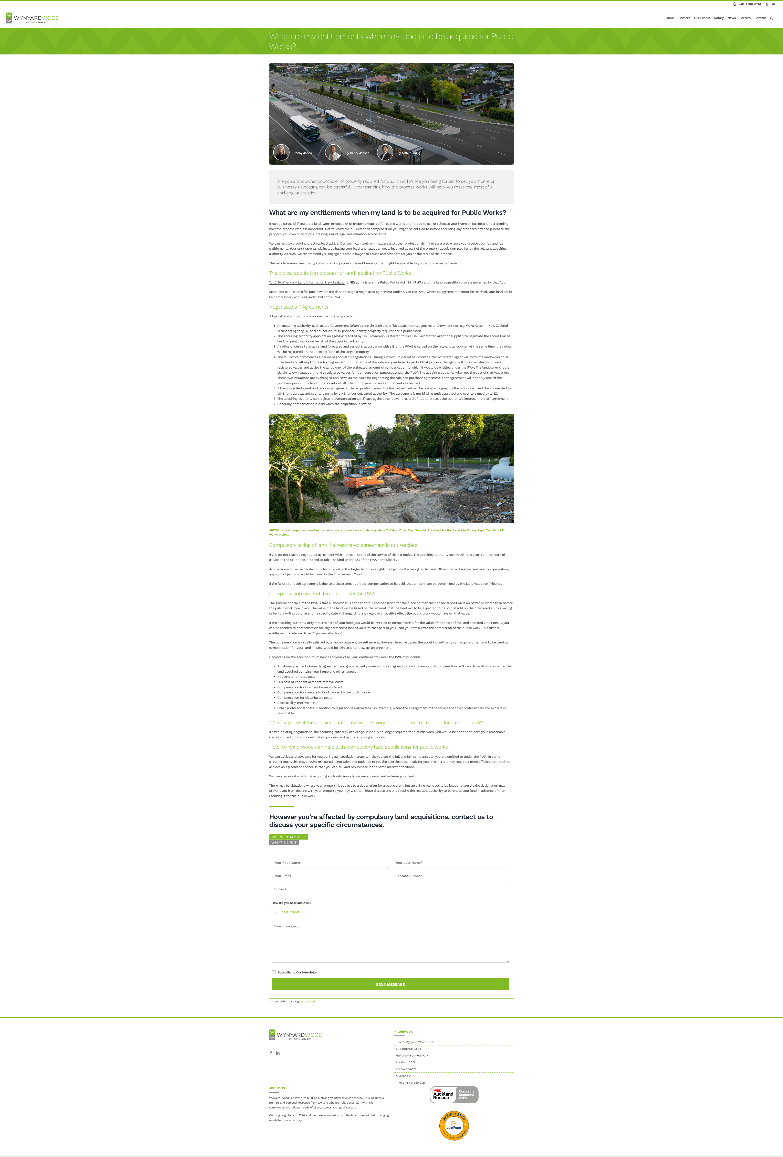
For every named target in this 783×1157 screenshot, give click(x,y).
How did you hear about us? (291, 903)
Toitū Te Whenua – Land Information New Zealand (307, 282)
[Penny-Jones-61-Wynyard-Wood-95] (281, 146)
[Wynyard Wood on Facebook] (767, 4)
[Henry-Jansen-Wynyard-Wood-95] (333, 146)
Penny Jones (303, 153)
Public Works (309, 1001)
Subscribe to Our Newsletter (298, 972)
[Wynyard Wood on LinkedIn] (773, 4)
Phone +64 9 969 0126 (411, 1082)
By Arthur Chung (408, 153)
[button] (771, 18)
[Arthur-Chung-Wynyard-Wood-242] (385, 146)
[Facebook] (271, 1053)
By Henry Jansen (357, 153)
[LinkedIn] (278, 1053)
